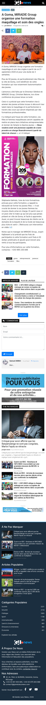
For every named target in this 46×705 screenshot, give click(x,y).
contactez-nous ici (30, 669)
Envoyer (8, 354)
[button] (5, 388)
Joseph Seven (6, 449)
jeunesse (35, 258)
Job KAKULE (8, 25)
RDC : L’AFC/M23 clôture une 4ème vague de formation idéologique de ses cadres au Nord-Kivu (28, 495)
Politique (5, 298)
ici (10, 227)
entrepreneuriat (25, 258)
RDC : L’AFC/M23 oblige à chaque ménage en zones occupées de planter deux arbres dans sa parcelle (29, 485)
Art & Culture (12, 7)
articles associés (10, 281)
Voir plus (23, 315)
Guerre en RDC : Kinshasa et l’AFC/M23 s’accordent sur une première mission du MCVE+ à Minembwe (26, 465)
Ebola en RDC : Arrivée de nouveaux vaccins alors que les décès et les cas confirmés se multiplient (28, 475)
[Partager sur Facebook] (8, 30)
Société (4, 289)
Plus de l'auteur (28, 281)
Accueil (4, 7)
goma (21, 7)
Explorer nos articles (9, 635)
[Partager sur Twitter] (13, 30)
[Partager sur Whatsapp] (19, 30)
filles (17, 261)
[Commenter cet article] (23, 272)
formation (11, 261)
